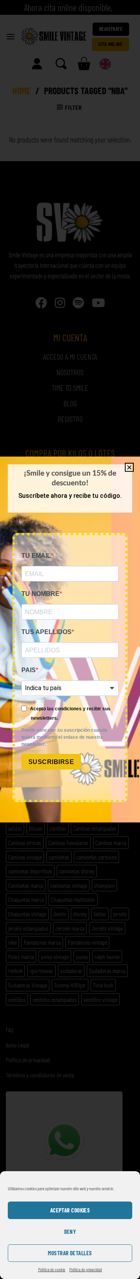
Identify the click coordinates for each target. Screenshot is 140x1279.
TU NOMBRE (40, 593)
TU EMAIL (36, 555)
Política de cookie (51, 1269)
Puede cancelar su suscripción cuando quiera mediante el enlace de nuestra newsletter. (64, 737)
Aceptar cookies (70, 1210)
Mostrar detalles (70, 1252)
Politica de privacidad (85, 1269)
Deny (70, 1231)
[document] (70, 639)
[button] (129, 467)
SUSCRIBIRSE (51, 762)
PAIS (28, 670)
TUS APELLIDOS (46, 632)
